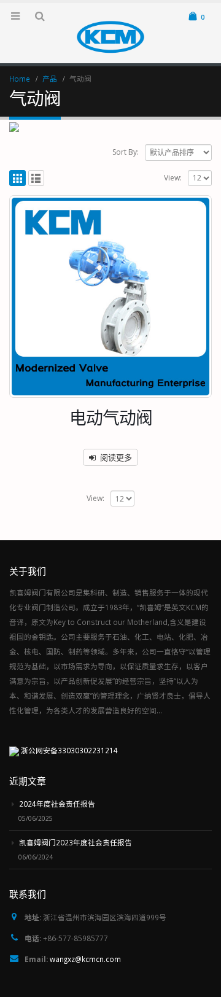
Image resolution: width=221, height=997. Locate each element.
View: (173, 178)
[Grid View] (17, 178)
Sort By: (125, 152)
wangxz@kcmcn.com (85, 959)
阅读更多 (116, 457)
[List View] (36, 178)
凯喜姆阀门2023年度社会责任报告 (75, 842)
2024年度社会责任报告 (57, 804)
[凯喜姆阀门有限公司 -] (110, 37)
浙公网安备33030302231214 (68, 750)
